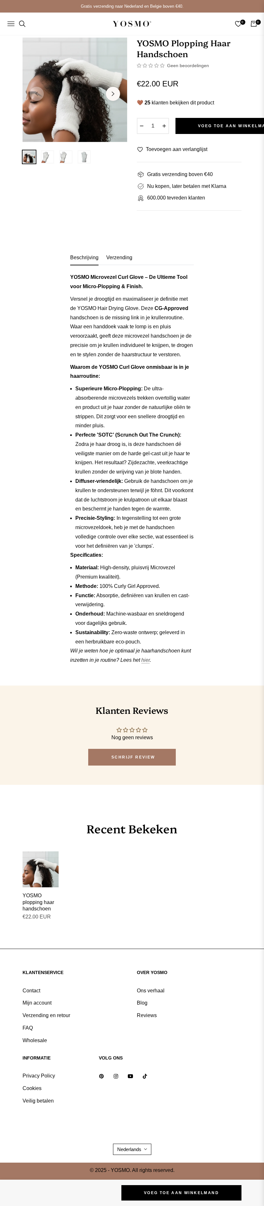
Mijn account (37, 1003)
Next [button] (113, 94)
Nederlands (129, 1149)
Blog (142, 1003)
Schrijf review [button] (133, 757)
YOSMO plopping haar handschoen (38, 902)
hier (145, 660)
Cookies (32, 1088)
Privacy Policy (39, 1075)
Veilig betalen (38, 1101)
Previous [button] (37, 94)
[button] (151, 65)
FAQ (28, 1028)
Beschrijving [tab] (84, 257)
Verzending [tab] (119, 257)
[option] (75, 90)
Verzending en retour (46, 1015)
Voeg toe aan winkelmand (181, 1193)
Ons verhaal (151, 990)
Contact (31, 990)
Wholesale (35, 1040)
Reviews (147, 1015)
